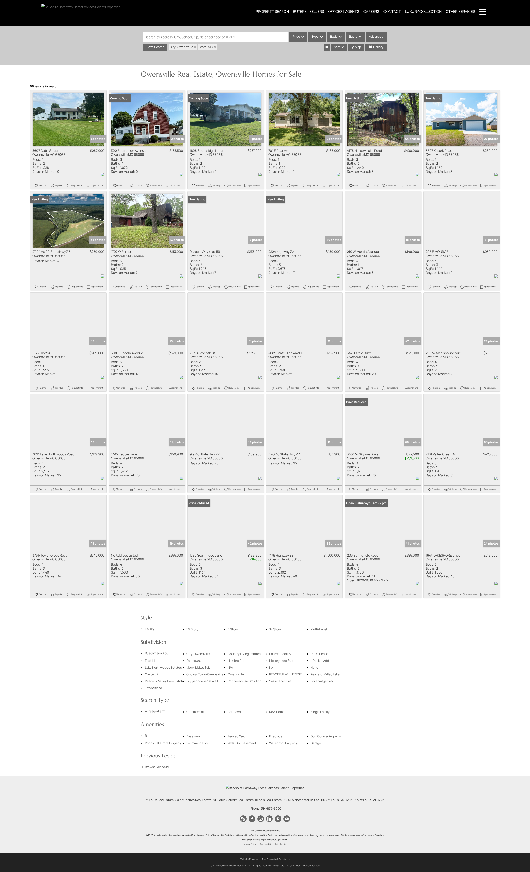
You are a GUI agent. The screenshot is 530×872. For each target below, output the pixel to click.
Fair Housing (281, 844)
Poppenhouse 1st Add (202, 681)
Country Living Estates (244, 654)
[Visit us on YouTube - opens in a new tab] (287, 818)
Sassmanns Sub (280, 681)
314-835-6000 (271, 808)
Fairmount (193, 660)
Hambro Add (236, 660)
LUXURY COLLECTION (423, 11)
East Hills (151, 660)
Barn (148, 735)
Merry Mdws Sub (198, 667)
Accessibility (266, 844)
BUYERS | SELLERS (308, 11)
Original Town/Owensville (204, 674)
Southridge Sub (322, 681)
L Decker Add (320, 660)
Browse (157, 767)
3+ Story (275, 629)
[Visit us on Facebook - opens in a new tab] (252, 818)
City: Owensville (181, 47)
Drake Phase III (321, 654)
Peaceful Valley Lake (325, 674)
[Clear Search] (327, 47)
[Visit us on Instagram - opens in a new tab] (261, 818)
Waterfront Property (283, 743)
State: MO (206, 47)
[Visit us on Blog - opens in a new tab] (243, 818)
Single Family (320, 712)
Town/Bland (153, 688)
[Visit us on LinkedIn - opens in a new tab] (269, 818)
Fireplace (275, 736)
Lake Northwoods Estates (163, 667)
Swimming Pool (197, 743)
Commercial (195, 712)
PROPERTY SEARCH (272, 11)
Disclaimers (278, 865)
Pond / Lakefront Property (163, 743)
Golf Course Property (326, 736)
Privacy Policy (249, 844)
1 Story (149, 629)
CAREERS (371, 11)
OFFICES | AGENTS (343, 11)
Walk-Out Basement (242, 743)
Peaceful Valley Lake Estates (165, 681)
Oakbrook (151, 674)
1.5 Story (192, 629)
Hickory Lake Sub (281, 660)
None (314, 667)
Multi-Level (319, 629)
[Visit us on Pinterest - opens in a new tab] (278, 818)
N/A (230, 667)
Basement (193, 736)
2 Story (233, 629)
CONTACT (392, 11)
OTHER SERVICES (460, 11)
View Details (68, 119)
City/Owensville (198, 654)
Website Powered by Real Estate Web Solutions (265, 859)
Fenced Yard (236, 736)
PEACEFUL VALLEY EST (285, 674)
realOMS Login (293, 865)
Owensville (236, 674)
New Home (277, 712)
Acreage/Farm (155, 711)
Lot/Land (234, 712)
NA (271, 667)
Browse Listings (311, 865)
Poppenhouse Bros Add (244, 681)
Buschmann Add (156, 653)
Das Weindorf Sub (281, 654)
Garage (316, 743)
